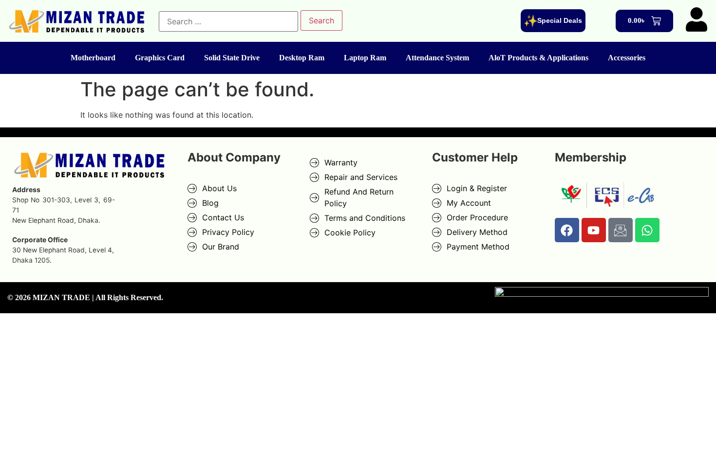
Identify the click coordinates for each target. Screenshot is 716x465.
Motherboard (93, 58)
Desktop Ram (301, 58)
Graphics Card (160, 58)
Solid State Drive (232, 58)
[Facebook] (567, 230)
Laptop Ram (365, 58)
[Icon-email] (620, 230)
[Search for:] (228, 21)
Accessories (626, 58)
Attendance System (437, 58)
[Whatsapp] (647, 230)
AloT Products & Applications (538, 58)
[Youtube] (594, 230)
